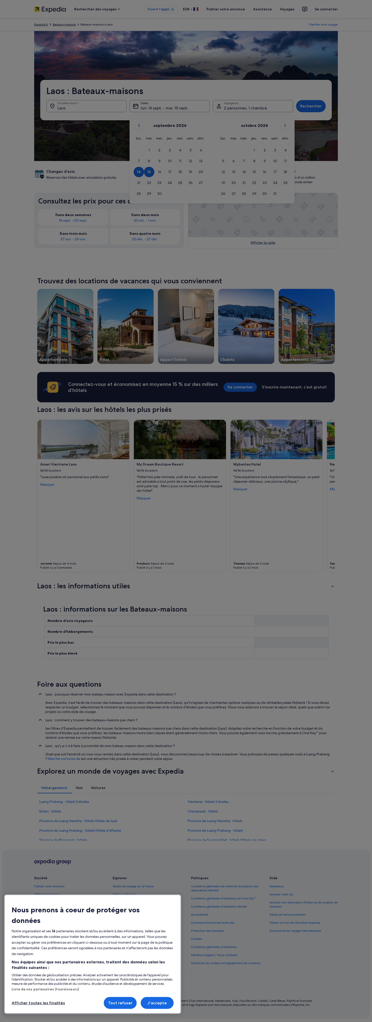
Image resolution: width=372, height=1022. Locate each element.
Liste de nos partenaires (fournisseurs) (45, 989)
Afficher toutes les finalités (38, 1003)
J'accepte (157, 1003)
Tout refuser (120, 1003)
